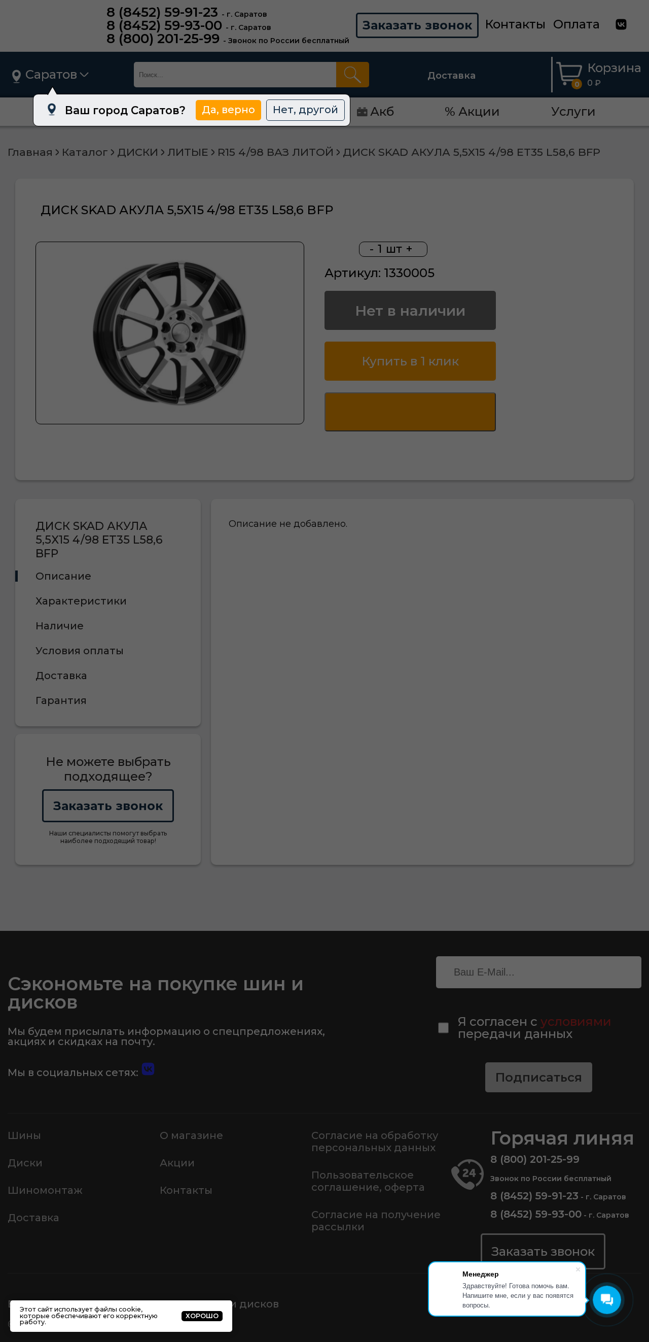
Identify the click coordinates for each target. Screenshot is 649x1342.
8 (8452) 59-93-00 (164, 25)
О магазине (191, 1135)
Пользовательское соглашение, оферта (368, 1181)
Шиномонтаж (45, 1190)
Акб (382, 111)
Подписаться (538, 1077)
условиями (575, 1021)
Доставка (451, 75)
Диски (25, 1163)
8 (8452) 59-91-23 (162, 12)
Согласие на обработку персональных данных (374, 1141)
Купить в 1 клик (410, 361)
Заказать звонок (417, 25)
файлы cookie (117, 1309)
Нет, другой (305, 110)
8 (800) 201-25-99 (163, 38)
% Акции (472, 111)
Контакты (515, 24)
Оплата (576, 24)
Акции (177, 1163)
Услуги (573, 111)
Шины (24, 1135)
